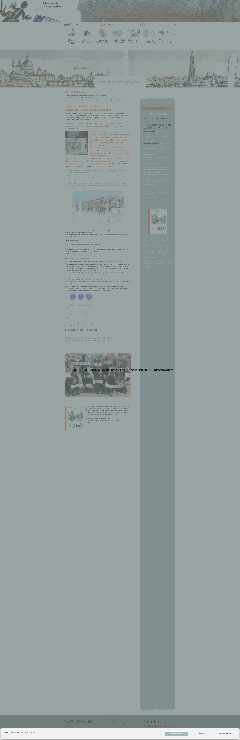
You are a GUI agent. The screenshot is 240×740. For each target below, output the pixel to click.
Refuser (201, 733)
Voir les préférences (225, 733)
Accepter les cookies (176, 733)
